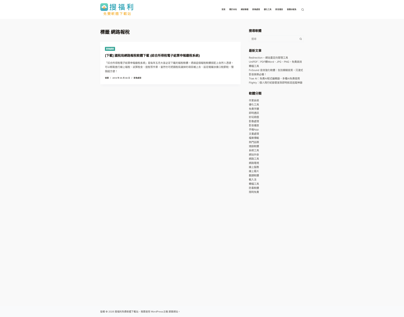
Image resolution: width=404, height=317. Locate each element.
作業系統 (254, 100)
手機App (254, 129)
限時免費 (254, 192)
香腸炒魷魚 (291, 9)
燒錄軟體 (254, 146)
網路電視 (254, 162)
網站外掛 (254, 154)
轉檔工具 (254, 183)
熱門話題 (254, 142)
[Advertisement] (272, 247)
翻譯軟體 (254, 175)
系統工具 (254, 150)
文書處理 (254, 133)
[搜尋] (302, 9)
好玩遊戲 (254, 117)
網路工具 (254, 158)
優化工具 (267, 9)
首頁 (223, 9)
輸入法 (252, 179)
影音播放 (279, 9)
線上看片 (254, 171)
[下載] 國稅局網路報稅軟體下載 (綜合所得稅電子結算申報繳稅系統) (152, 55)
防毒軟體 (254, 187)
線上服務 (254, 167)
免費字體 (254, 108)
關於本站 (233, 9)
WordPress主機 (159, 311)
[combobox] (273, 39)
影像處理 (256, 9)
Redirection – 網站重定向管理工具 (268, 57)
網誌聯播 (244, 9)
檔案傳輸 (254, 137)
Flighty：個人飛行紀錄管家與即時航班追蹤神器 (275, 82)
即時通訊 (254, 112)
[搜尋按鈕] (301, 39)
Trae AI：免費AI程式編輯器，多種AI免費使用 (274, 78)
